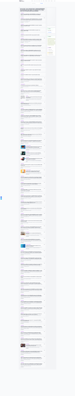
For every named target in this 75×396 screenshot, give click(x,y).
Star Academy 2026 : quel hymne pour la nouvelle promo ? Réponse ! (30, 85)
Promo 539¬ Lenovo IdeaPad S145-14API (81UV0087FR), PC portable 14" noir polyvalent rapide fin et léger (30, 30)
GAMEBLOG (27, 348)
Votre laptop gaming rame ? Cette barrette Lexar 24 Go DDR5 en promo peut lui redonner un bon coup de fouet (31, 103)
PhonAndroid (27, 236)
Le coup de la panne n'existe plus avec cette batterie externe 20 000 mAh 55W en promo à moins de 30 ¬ (31, 208)
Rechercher (41, 3)
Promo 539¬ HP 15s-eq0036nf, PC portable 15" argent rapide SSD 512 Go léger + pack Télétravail (31, 70)
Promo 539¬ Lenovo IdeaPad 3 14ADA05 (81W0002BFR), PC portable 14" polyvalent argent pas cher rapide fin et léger (31, 25)
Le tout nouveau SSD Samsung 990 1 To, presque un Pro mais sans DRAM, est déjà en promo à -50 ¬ (31, 165)
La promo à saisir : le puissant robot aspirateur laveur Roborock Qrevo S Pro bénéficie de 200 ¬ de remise (33, 171)
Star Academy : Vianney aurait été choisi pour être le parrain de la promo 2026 (34, 97)
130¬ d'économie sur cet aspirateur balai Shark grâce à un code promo (33, 233)
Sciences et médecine (29, 145)
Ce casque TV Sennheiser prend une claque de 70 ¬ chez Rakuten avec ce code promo (33, 246)
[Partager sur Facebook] (1, 197)
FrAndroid (22, 106)
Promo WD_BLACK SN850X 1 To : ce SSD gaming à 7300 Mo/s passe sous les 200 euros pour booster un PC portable (31, 190)
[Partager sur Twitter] (1, 199)
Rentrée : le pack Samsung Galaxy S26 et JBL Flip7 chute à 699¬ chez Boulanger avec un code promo (34, 158)
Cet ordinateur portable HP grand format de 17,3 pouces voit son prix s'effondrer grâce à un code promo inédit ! (34, 147)
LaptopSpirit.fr (22, 42)
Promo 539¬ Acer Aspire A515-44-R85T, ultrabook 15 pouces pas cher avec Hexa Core (31, 65)
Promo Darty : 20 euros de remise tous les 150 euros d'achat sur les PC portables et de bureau (31, 128)
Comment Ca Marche (28, 155)
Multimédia (23, 44)
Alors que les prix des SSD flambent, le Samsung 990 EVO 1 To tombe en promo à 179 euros (31, 277)
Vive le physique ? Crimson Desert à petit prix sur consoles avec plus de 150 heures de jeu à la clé (33, 345)
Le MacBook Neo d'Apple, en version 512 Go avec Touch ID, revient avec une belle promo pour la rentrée (31, 221)
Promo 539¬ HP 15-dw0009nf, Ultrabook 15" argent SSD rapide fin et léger (30, 74)
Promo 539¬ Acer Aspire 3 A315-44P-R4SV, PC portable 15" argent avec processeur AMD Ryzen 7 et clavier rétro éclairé (31, 60)
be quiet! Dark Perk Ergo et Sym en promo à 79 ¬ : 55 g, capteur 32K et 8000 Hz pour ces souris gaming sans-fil (31, 320)
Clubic (27, 161)
